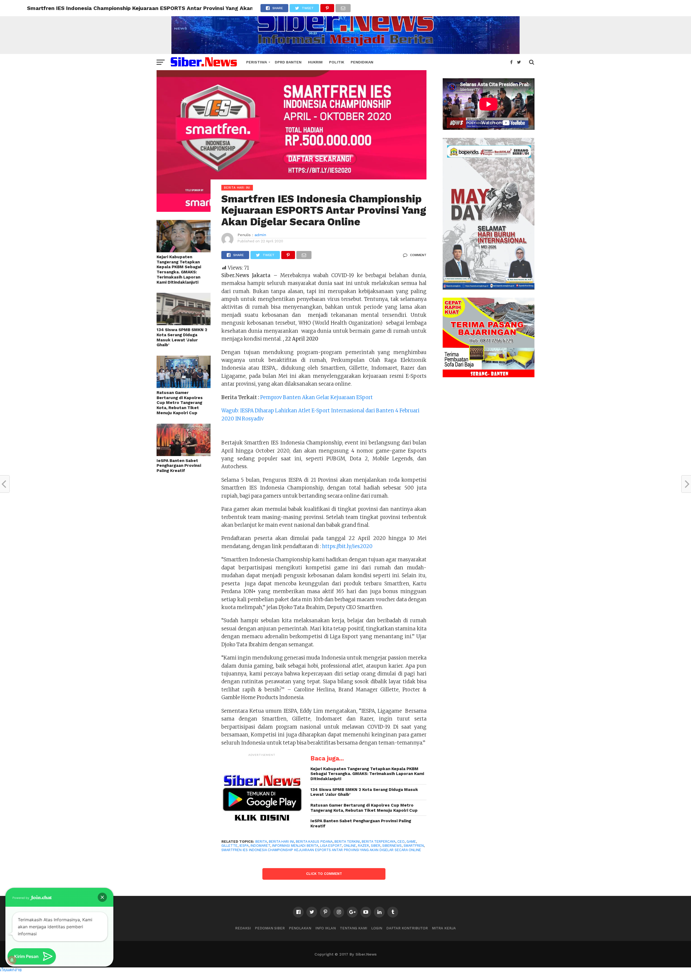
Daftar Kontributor (407, 928)
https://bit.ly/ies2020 (347, 546)
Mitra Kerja (444, 928)
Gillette (229, 846)
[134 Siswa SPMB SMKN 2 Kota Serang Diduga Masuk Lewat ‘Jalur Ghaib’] (184, 323)
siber (375, 846)
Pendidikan (362, 62)
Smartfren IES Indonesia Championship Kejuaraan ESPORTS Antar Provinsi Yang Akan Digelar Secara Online (321, 850)
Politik (336, 62)
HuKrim (315, 62)
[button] (102, 897)
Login (376, 928)
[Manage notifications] (12, 960)
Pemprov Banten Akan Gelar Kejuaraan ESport (316, 397)
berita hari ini (281, 842)
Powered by (21, 898)
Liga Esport (331, 846)
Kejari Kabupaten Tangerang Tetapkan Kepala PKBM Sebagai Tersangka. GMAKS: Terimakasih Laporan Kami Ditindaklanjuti (179, 269)
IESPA (244, 846)
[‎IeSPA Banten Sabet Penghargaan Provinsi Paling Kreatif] (184, 454)
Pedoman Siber (270, 928)
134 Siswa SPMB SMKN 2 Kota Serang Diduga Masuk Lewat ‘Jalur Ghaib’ (182, 337)
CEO (401, 842)
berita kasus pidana (314, 842)
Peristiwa (256, 62)
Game (411, 842)
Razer (363, 846)
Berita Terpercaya (378, 842)
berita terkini (347, 842)
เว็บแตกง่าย (11, 969)
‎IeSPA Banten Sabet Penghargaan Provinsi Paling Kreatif (179, 465)
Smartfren (414, 846)
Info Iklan (325, 928)
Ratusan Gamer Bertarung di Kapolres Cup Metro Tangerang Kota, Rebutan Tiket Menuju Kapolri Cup (180, 402)
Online (350, 846)
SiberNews (392, 846)
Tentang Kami (353, 928)
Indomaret (260, 846)
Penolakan (300, 928)
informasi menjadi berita (295, 846)
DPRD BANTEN (288, 62)
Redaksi (243, 928)
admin (260, 235)
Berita (261, 842)
